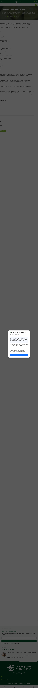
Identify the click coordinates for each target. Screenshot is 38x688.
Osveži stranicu (19, 355)
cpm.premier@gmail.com (14, 347)
